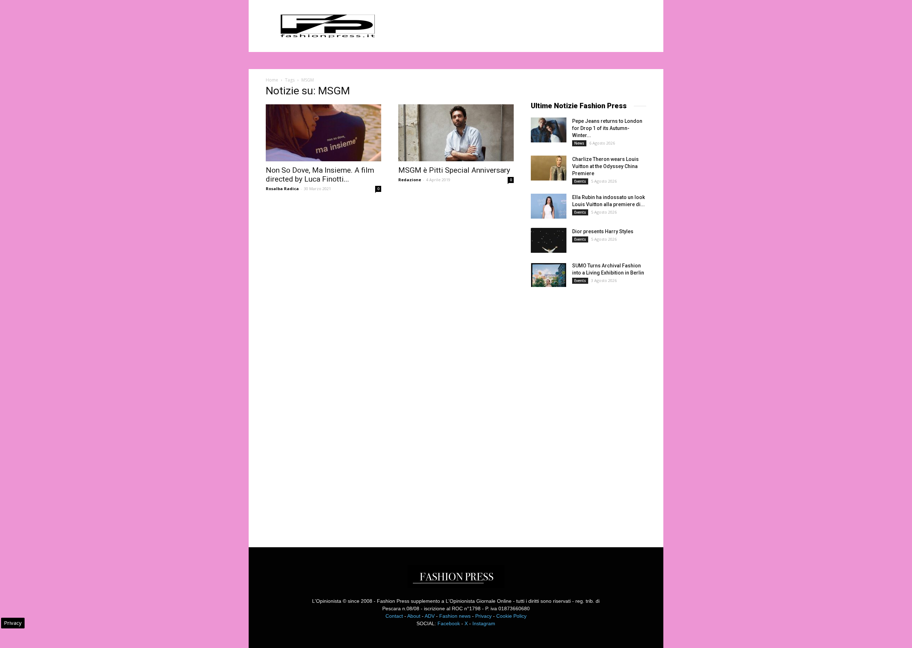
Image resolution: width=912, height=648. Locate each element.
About (413, 616)
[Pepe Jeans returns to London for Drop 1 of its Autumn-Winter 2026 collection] (548, 129)
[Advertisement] (584, 411)
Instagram (483, 623)
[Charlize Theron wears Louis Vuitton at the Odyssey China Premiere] (548, 168)
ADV (430, 616)
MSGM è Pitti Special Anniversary (454, 170)
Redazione (409, 179)
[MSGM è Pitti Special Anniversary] (456, 132)
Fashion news (455, 616)
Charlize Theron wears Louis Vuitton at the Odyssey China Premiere (605, 166)
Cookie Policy (511, 616)
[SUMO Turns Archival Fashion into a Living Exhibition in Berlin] (548, 274)
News (579, 143)
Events (580, 181)
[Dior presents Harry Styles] (548, 240)
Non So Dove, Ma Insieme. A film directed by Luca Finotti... (320, 174)
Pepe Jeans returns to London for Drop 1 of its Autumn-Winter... (607, 128)
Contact (394, 616)
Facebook (448, 623)
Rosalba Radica (282, 188)
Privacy (483, 616)
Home (272, 80)
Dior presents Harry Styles (602, 231)
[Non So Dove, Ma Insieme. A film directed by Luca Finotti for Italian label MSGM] (323, 132)
